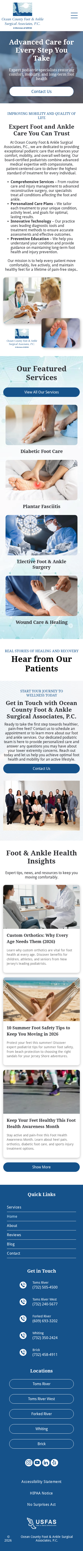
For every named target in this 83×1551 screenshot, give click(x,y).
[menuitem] (41, 1207)
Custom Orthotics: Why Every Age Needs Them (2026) (37, 938)
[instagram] (29, 1463)
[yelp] (54, 1463)
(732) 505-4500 (45, 1287)
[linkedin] (46, 1463)
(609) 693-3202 (45, 1321)
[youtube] (37, 1463)
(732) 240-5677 (45, 1304)
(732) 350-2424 (45, 1338)
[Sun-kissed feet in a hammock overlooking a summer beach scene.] (41, 999)
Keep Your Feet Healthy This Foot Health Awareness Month (41, 1123)
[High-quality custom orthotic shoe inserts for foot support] (41, 907)
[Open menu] (74, 15)
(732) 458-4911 (45, 1354)
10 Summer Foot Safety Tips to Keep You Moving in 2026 (38, 1030)
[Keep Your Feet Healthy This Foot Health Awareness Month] (41, 1092)
